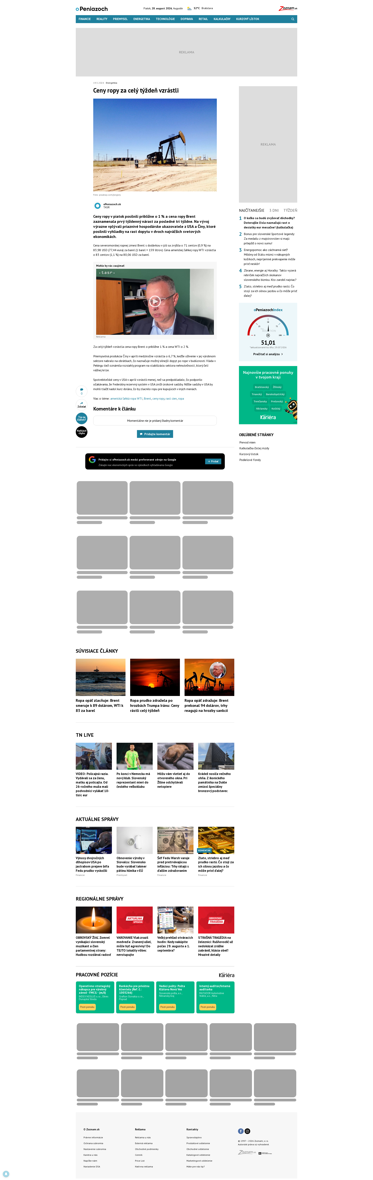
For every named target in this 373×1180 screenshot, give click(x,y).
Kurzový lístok (247, 19)
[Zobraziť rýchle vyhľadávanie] (292, 19)
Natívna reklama (144, 1166)
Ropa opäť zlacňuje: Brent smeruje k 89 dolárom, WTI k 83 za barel (99, 705)
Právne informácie (93, 1137)
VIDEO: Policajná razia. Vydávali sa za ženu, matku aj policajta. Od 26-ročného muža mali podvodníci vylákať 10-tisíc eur (92, 784)
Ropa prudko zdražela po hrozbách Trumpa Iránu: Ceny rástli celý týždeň (154, 705)
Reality (102, 19)
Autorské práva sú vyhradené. (253, 1144)
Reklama (140, 1129)
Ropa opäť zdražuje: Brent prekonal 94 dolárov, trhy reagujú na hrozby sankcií (206, 705)
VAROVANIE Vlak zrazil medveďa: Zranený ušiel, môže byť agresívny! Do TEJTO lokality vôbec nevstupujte (134, 946)
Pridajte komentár (157, 434)
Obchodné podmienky (147, 1149)
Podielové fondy (250, 460)
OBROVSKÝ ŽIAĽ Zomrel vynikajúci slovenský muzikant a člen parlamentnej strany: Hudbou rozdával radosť (93, 946)
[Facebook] (241, 1131)
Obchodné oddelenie (197, 1149)
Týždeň (290, 210)
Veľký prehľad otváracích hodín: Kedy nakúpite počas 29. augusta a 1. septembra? (175, 944)
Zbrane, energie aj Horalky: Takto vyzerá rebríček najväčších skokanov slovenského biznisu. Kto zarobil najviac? (270, 275)
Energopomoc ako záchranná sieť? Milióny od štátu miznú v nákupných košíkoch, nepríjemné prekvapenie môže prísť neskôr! (269, 257)
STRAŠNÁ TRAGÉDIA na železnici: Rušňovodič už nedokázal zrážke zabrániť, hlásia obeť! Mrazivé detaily (215, 946)
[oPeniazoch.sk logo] (92, 8)
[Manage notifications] (6, 1174)
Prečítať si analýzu (266, 354)
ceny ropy (158, 398)
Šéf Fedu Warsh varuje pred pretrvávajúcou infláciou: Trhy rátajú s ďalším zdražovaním (173, 864)
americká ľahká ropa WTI (126, 398)
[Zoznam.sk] (248, 1153)
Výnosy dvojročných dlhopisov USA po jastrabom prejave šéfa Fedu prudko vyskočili (92, 864)
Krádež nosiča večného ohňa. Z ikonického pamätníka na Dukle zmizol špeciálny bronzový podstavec (214, 782)
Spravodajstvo (194, 1137)
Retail (203, 19)
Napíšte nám (90, 1160)
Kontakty (192, 1129)
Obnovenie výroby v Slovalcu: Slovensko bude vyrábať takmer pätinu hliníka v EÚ (131, 864)
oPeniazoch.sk (112, 204)
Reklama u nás (143, 1137)
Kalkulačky (222, 19)
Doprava (187, 19)
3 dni (274, 210)
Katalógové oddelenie (198, 1154)
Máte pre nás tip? (195, 1166)
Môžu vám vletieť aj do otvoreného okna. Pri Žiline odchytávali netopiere (173, 780)
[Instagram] (247, 1131)
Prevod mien (247, 442)
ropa (181, 398)
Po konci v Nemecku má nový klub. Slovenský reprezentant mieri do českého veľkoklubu (133, 780)
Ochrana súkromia (93, 1143)
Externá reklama (144, 1143)
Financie (85, 19)
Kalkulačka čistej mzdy (254, 448)
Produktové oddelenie (198, 1143)
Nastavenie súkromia (95, 1149)
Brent (147, 398)
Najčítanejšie (251, 210)
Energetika (141, 19)
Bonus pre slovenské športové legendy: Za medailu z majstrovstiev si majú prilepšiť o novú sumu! (269, 238)
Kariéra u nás (91, 1154)
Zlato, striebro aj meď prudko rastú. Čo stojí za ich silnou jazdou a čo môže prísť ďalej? (216, 864)
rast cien (171, 398)
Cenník (138, 1154)
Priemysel (120, 19)
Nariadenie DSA (92, 1166)
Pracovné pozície (97, 974)
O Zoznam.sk (91, 1129)
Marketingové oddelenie (199, 1160)
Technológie (165, 19)
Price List (140, 1160)
